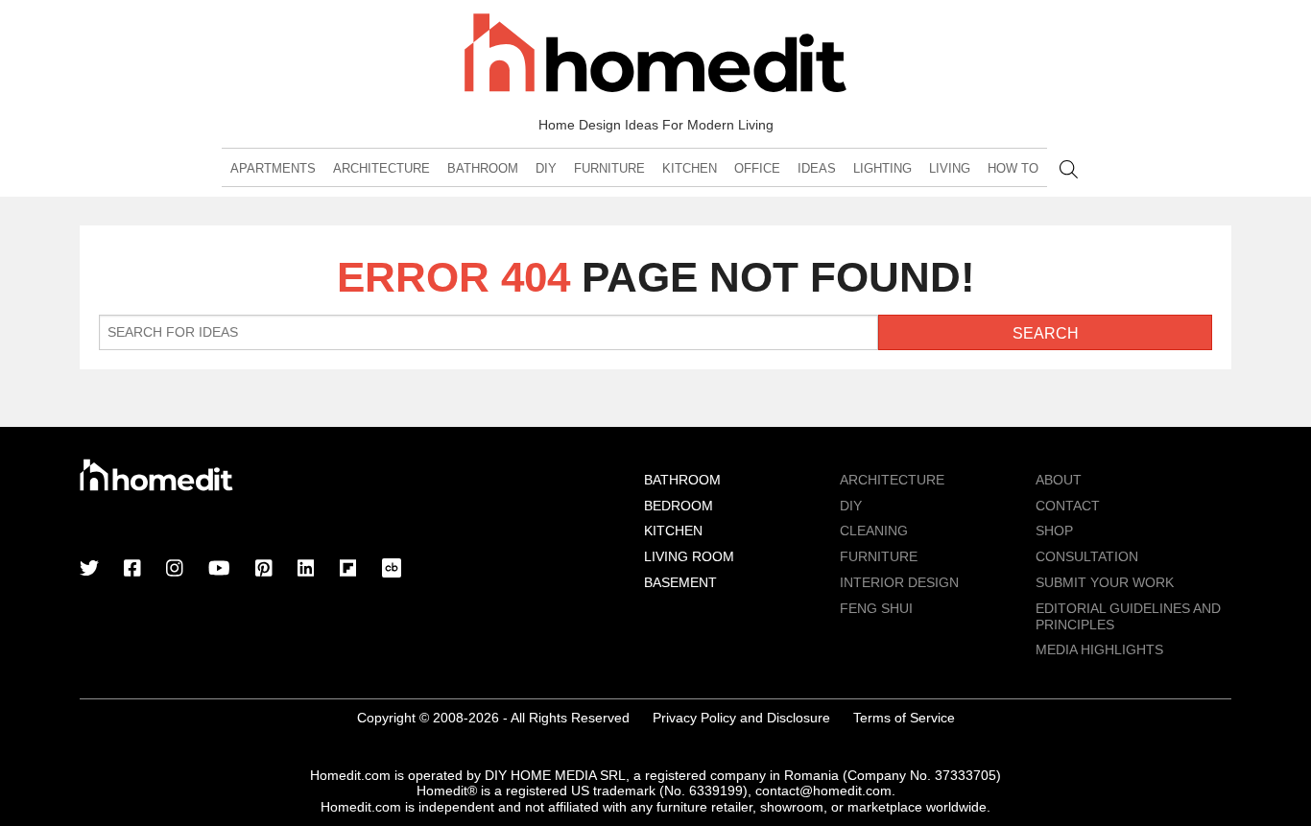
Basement (680, 582)
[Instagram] (174, 569)
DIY (546, 168)
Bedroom (678, 505)
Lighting (882, 168)
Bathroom (482, 168)
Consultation (1087, 556)
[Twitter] (89, 569)
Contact (1068, 505)
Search (1068, 169)
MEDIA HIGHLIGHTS (1099, 649)
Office (757, 168)
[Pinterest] (264, 569)
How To (1013, 168)
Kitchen (689, 168)
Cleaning (874, 530)
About (1059, 479)
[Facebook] (132, 569)
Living (949, 168)
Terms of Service (904, 717)
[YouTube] (219, 569)
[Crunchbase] (391, 569)
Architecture (381, 168)
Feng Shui (876, 608)
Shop (1054, 530)
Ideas (817, 168)
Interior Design (899, 582)
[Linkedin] (306, 569)
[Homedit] (655, 56)
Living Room (689, 556)
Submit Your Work (1105, 582)
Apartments (273, 168)
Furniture (609, 168)
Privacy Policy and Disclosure (741, 717)
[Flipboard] (348, 569)
